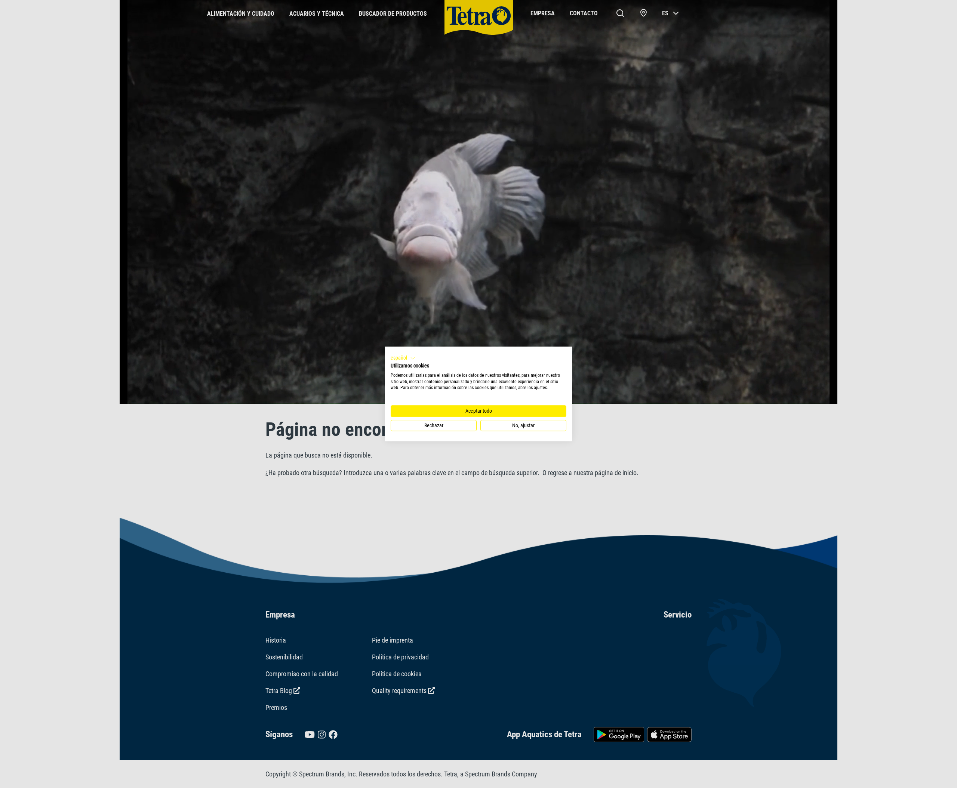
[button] (403, 358)
